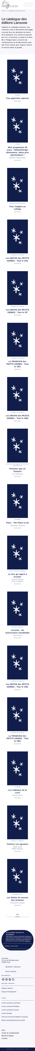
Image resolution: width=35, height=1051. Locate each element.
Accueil (3, 10)
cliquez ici (27, 941)
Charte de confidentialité (10, 1033)
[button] (8, 914)
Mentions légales (8, 1036)
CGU (3, 1030)
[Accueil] (10, 4)
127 (17, 914)
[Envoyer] (29, 946)
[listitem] (3, 979)
